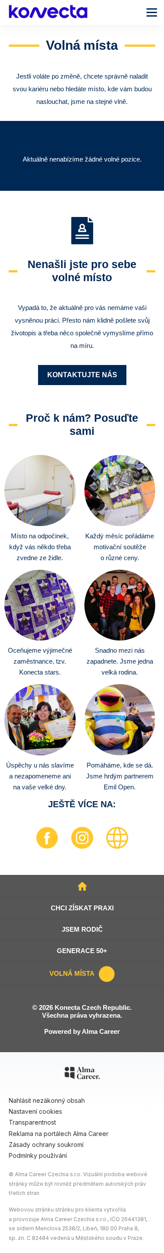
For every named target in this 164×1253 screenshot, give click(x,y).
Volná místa (71, 973)
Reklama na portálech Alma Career (58, 1133)
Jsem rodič (82, 929)
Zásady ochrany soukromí (46, 1144)
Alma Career (101, 1031)
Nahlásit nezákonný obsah (47, 1100)
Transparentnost (32, 1122)
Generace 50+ (82, 950)
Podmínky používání (38, 1155)
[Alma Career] (82, 1074)
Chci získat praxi (82, 908)
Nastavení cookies (35, 1111)
